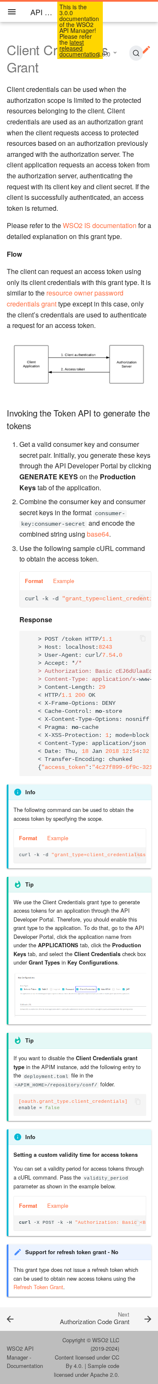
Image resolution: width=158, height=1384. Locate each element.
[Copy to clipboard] (142, 599)
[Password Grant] (20, 1318)
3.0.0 (103, 54)
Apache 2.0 (104, 1375)
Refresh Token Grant (38, 1287)
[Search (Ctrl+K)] (136, 53)
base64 (98, 534)
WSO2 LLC (105, 1340)
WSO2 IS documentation (100, 225)
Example (63, 581)
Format (34, 581)
